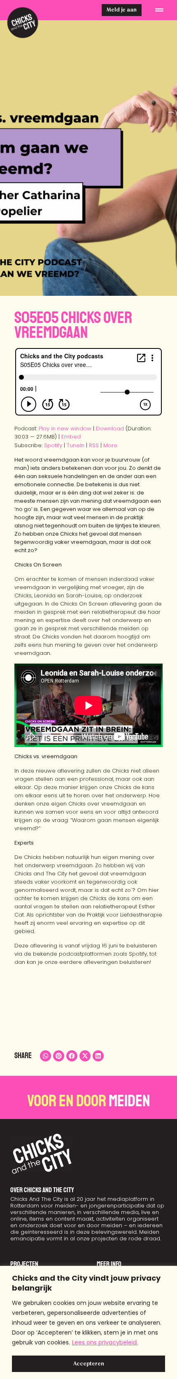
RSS (94, 445)
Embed (71, 437)
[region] (88, 1322)
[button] (159, 10)
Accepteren (88, 1363)
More (110, 445)
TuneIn (75, 445)
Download (110, 428)
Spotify (53, 445)
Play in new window (65, 428)
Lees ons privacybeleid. (105, 1342)
